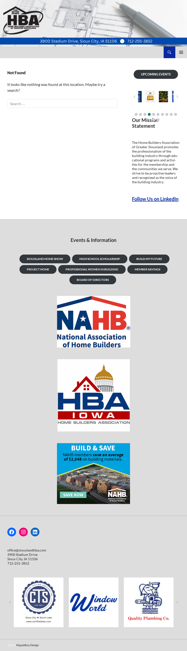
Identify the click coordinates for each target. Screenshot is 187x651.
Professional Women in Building (91, 269)
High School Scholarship (99, 259)
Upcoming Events (156, 74)
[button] (136, 114)
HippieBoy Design (27, 645)
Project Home (38, 269)
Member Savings (147, 269)
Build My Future (149, 259)
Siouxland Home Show (45, 259)
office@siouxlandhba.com (26, 550)
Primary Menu (181, 52)
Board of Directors (93, 280)
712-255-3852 (18, 563)
